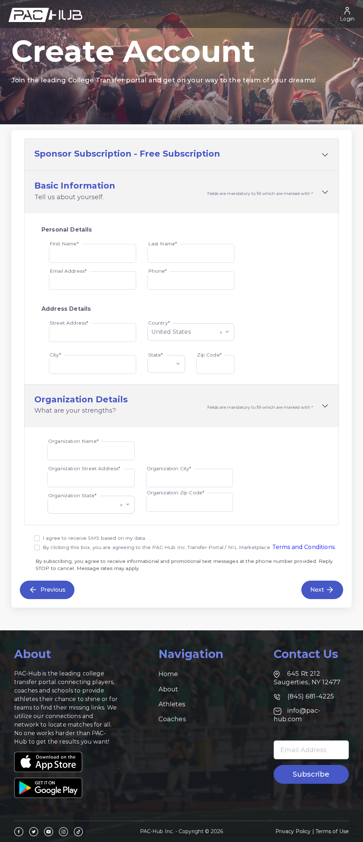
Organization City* (169, 468)
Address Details (66, 308)
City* (55, 355)
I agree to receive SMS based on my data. (94, 538)
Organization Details (81, 399)
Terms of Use (332, 831)
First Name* (64, 243)
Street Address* (69, 323)
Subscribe (311, 774)
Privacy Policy (293, 831)
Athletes (171, 704)
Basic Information (74, 186)
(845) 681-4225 (310, 696)
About (168, 689)
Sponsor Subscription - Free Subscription (127, 154)
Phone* (157, 271)
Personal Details (66, 229)
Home (168, 674)
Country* (159, 323)
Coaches (172, 719)
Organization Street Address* (84, 468)
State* (155, 355)
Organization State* (72, 495)
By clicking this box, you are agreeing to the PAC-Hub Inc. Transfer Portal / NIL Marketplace (156, 547)
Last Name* (162, 243)
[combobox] (191, 329)
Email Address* (68, 271)
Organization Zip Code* (176, 492)
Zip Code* (209, 355)
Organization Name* (73, 441)
